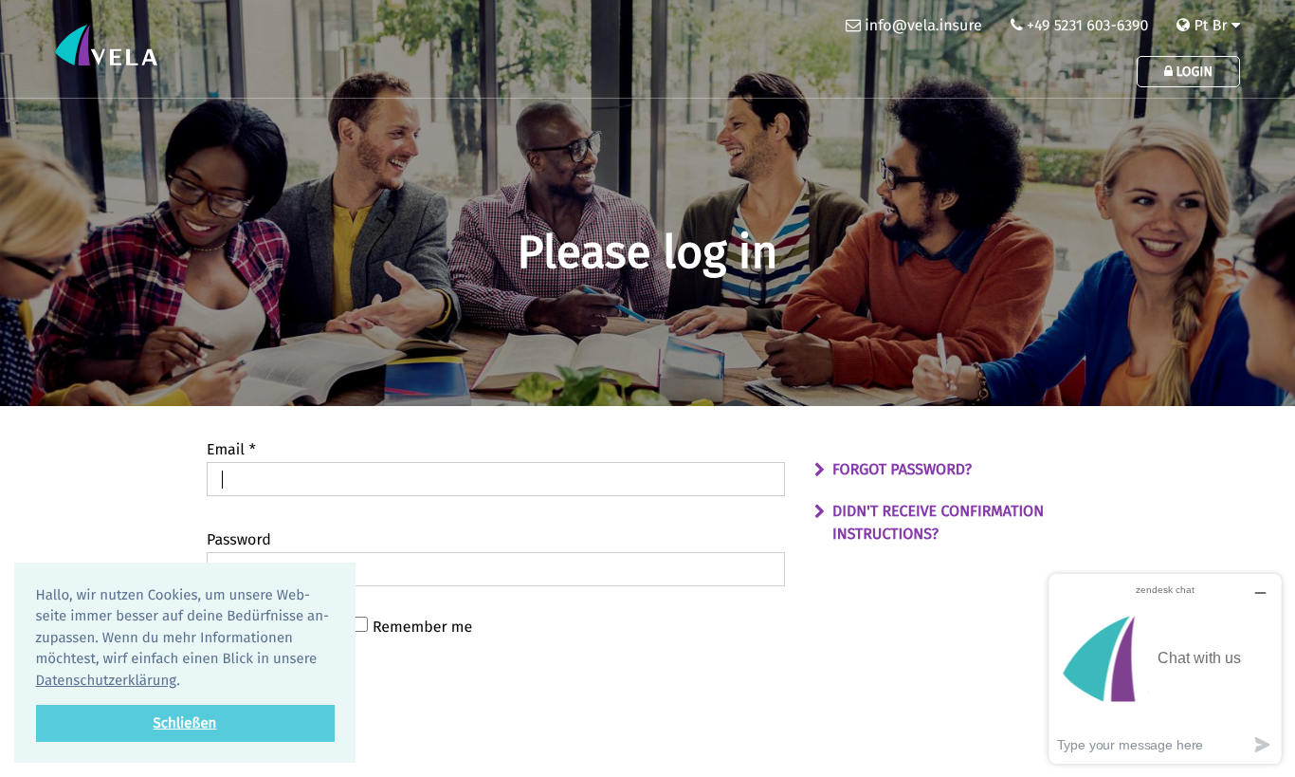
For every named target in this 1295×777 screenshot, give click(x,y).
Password (239, 540)
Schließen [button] (185, 722)
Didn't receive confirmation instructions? (938, 523)
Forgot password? (902, 470)
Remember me (422, 628)
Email (231, 450)
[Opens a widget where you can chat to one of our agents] (1165, 668)
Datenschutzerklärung (106, 680)
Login (1193, 72)
